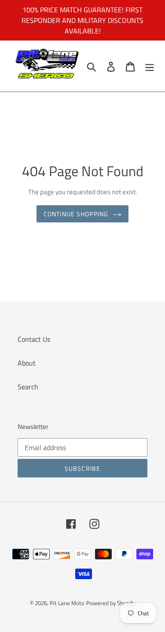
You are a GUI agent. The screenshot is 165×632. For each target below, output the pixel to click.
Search (28, 386)
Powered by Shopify (110, 603)
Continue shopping (76, 213)
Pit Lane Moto (67, 603)
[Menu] (149, 66)
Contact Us (34, 339)
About (27, 363)
